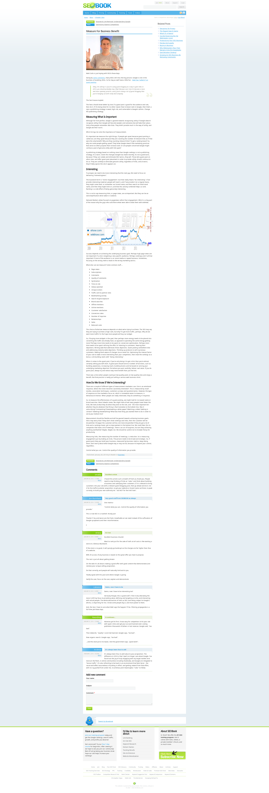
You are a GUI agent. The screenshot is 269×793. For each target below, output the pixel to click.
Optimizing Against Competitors (107, 25)
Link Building (127, 738)
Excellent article (111, 475)
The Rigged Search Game (169, 31)
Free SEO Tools (111, 767)
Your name (90, 678)
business (121, 455)
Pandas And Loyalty (167, 43)
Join (159, 3)
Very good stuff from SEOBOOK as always (120, 498)
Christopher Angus (116, 778)
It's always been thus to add (115, 650)
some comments (99, 78)
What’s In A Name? (166, 33)
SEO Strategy (106, 771)
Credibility (128, 771)
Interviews (171, 771)
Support (175, 3)
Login (183, 3)
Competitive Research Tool (111, 774)
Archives (168, 767)
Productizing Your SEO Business (171, 40)
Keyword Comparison (156, 774)
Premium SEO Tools (160, 771)
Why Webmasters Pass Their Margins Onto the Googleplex (170, 49)
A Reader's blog (99, 17)
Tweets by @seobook (105, 721)
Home (87, 13)
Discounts (180, 771)
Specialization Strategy (168, 52)
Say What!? (181, 17)
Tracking (119, 771)
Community (111, 13)
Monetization (137, 771)
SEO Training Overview (93, 771)
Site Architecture (129, 753)
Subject (89, 685)
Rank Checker (126, 774)
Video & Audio (147, 771)
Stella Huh (128, 778)
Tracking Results (129, 750)
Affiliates (154, 767)
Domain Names (128, 747)
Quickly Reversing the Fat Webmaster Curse (169, 37)
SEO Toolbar (97, 774)
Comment (90, 693)
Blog (94, 13)
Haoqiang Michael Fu (151, 778)
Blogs (91, 17)
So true (108, 533)
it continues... (110, 617)
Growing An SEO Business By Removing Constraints (170, 56)
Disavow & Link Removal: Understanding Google (113, 22)
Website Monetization (131, 756)
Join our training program (94, 735)
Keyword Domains (170, 774)
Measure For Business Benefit (102, 31)
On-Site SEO (127, 741)
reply (99, 480)
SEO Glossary (122, 767)
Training (122, 13)
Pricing (101, 13)
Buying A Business (166, 45)
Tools (130, 13)
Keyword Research (129, 744)
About (167, 3)
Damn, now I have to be (114, 587)
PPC (113, 771)
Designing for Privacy (167, 28)
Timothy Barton (138, 778)
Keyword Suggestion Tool (139, 774)
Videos (137, 13)
